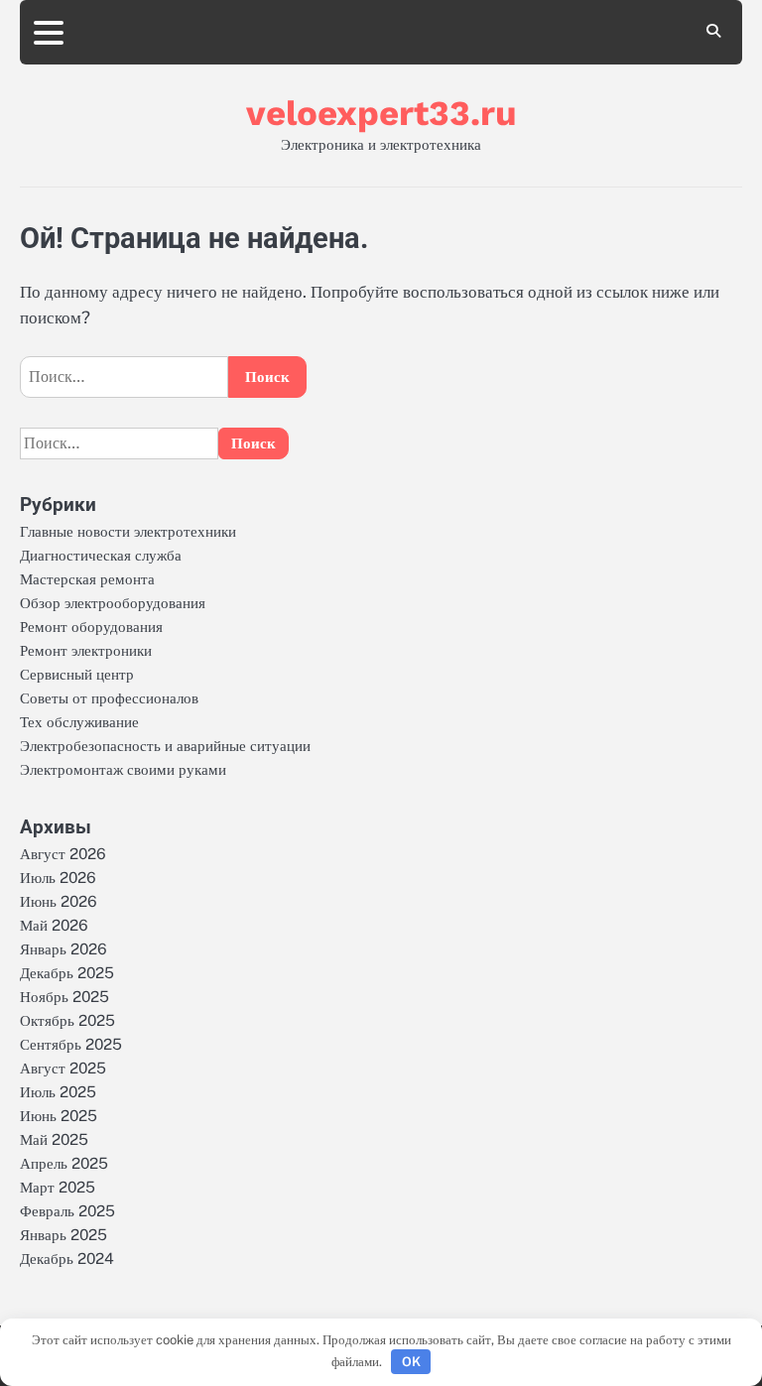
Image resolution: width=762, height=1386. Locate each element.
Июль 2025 (58, 1091)
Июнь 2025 (58, 1115)
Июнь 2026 (58, 901)
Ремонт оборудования (91, 626)
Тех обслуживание (79, 721)
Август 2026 (63, 853)
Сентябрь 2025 (71, 1044)
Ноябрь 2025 (64, 996)
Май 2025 (54, 1139)
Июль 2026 (58, 877)
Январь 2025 (63, 1234)
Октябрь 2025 (67, 1020)
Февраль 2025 (67, 1210)
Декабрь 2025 (67, 972)
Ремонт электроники (86, 650)
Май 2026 (54, 925)
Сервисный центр (77, 674)
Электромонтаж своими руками (123, 769)
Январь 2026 (63, 948)
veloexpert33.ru (381, 113)
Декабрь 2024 (67, 1258)
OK (411, 1361)
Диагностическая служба (101, 555)
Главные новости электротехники (128, 531)
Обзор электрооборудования (112, 602)
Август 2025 (63, 1067)
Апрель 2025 (64, 1163)
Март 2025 (57, 1187)
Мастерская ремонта (87, 578)
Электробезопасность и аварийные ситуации (165, 745)
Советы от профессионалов (109, 697)
